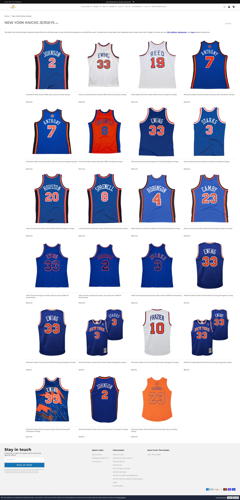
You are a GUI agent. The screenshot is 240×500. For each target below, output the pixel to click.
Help (115, 482)
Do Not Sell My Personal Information (128, 479)
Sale (146, 6)
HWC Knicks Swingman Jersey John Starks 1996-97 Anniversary (156, 295)
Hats (126, 6)
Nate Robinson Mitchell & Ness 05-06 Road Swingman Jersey (155, 228)
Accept (230, 497)
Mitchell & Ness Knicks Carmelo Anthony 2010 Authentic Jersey (209, 94)
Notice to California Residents (125, 475)
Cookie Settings (119, 472)
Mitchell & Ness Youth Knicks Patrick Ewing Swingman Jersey (50, 362)
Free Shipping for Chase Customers (118, 2)
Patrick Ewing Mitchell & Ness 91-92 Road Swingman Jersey (155, 161)
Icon (192, 32)
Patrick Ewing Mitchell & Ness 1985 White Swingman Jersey (102, 94)
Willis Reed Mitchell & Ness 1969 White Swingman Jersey (154, 94)
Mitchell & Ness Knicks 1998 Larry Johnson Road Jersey (48, 94)
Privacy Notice (119, 461)
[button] (224, 7)
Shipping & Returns (100, 458)
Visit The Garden (154, 454)
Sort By (228, 23)
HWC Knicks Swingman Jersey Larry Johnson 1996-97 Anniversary (100, 296)
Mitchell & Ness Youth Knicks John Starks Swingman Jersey (102, 362)
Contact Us (96, 461)
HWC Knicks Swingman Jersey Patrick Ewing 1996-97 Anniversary (47, 296)
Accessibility (118, 486)
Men (104, 6)
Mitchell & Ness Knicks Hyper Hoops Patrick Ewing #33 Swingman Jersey (48, 430)
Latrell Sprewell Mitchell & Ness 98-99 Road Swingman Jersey (103, 228)
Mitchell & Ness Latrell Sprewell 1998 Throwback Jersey (101, 161)
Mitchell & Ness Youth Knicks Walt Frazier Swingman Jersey (155, 362)
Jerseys (96, 6)
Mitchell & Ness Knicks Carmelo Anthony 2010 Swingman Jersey (51, 161)
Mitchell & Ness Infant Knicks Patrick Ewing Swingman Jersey (208, 295)
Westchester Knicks (159, 6)
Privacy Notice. (121, 497)
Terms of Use (118, 454)
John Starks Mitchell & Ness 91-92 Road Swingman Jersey (207, 161)
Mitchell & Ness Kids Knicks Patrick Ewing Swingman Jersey (208, 362)
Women (111, 6)
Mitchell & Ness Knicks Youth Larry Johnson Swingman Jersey (103, 429)
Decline (236, 497)
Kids (119, 6)
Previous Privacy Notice (122, 458)
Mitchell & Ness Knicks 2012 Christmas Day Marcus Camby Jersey (154, 430)
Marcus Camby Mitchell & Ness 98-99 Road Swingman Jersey (208, 228)
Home (6, 16)
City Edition (172, 32)
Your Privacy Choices (121, 468)
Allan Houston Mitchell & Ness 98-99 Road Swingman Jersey (50, 228)
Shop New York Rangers (12, 2)
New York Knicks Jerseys (22, 16)
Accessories (136, 6)
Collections (85, 6)
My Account (97, 454)
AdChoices (117, 465)
